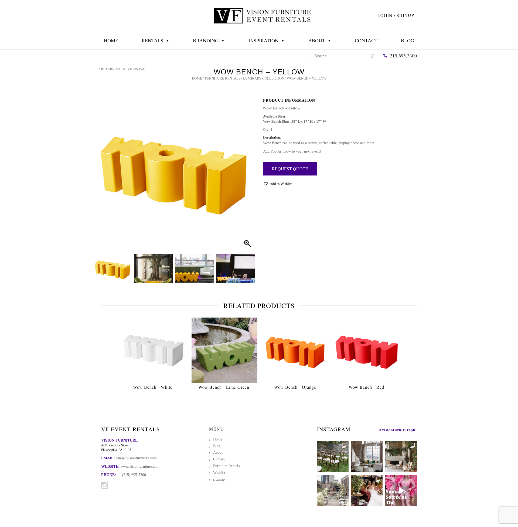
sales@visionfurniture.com (136, 458)
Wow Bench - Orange (295, 387)
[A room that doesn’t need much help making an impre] (367, 456)
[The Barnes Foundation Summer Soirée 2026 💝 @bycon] (401, 490)
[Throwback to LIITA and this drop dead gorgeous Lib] (367, 490)
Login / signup (395, 15)
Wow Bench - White (152, 387)
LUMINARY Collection (263, 78)
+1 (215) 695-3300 (131, 475)
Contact (366, 40)
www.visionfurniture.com (139, 466)
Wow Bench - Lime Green (223, 387)
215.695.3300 (403, 55)
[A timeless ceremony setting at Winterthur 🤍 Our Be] (333, 456)
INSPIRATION (263, 40)
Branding (206, 40)
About (316, 40)
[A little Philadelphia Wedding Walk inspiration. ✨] (333, 490)
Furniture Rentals (222, 78)
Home (111, 40)
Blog (407, 40)
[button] (245, 177)
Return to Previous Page (124, 69)
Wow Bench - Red (366, 387)
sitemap (219, 479)
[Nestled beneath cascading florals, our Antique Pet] (401, 456)
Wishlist (219, 473)
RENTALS (152, 40)
